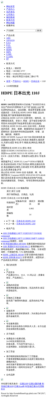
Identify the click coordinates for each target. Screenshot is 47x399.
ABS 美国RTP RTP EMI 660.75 (16, 246)
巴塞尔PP (24, 384)
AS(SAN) (10, 40)
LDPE (9, 54)
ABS (8, 38)
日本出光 (35, 81)
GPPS (8, 47)
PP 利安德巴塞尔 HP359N (14, 244)
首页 (8, 81)
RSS (3, 389)
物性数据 (10, 17)
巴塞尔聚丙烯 (35, 384)
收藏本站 (10, 25)
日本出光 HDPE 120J (25, 224)
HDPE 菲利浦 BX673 (12, 257)
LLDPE (9, 57)
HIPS (8, 52)
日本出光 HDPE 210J (25, 221)
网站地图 (10, 23)
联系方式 (10, 20)
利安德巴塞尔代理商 (34, 386)
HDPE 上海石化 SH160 (13, 255)
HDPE (9, 50)
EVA (8, 45)
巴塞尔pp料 (19, 386)
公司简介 (10, 14)
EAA (8, 43)
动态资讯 (10, 12)
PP (7, 59)
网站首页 (10, 6)
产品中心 (10, 9)
